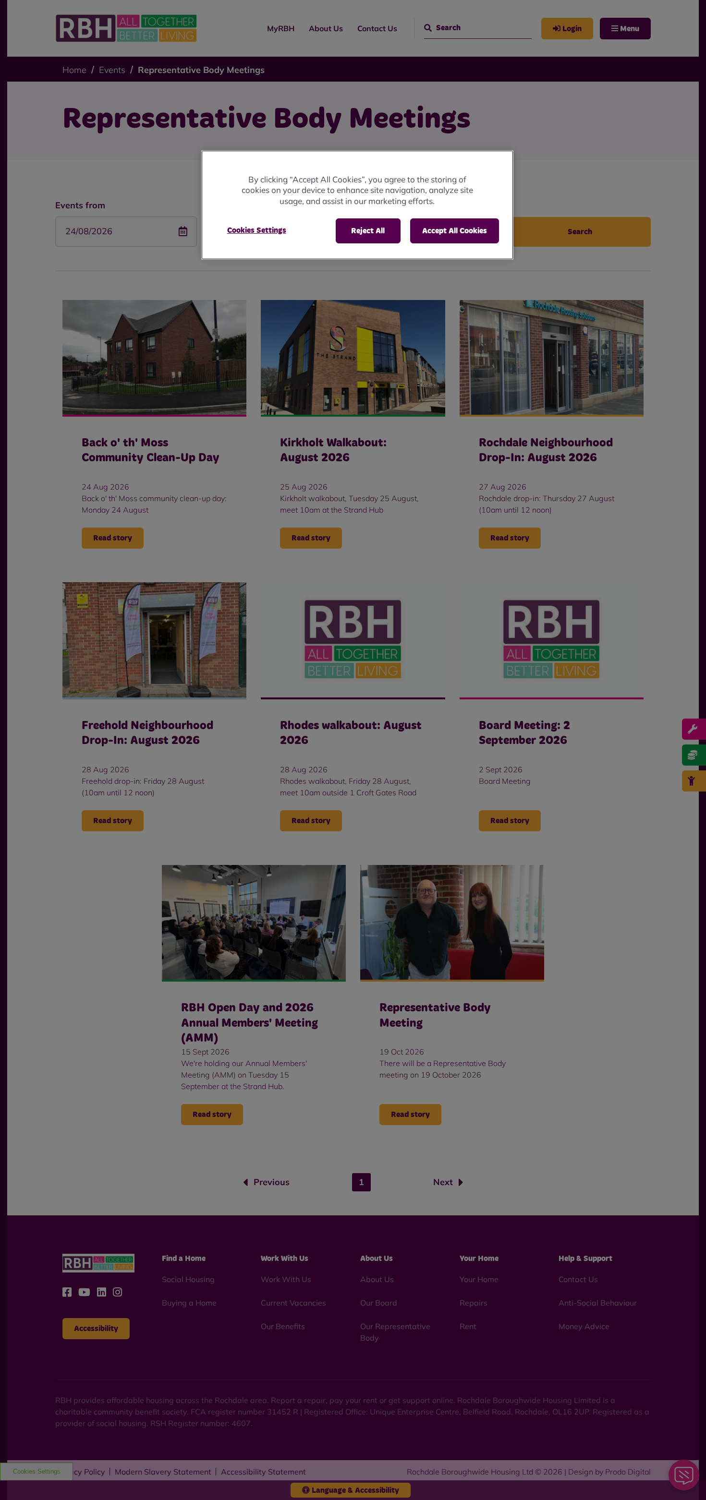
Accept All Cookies (454, 231)
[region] (357, 205)
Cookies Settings (256, 230)
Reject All (368, 231)
